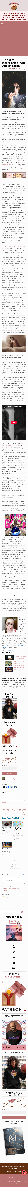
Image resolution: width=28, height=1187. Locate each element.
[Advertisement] (14, 41)
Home (6, 1179)
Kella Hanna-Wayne (21, 69)
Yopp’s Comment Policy (7, 1181)
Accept (14, 595)
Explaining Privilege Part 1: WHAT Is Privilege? (8, 811)
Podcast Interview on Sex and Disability (6, 828)
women (4, 802)
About (9, 1179)
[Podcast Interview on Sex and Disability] (7, 823)
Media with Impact (12, 799)
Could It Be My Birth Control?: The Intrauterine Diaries (18, 663)
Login (24, 875)
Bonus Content (14, 976)
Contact (21, 1179)
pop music (13, 801)
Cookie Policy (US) (14, 1182)
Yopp (14, 6)
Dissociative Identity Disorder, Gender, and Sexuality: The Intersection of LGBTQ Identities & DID (18, 831)
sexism (18, 801)
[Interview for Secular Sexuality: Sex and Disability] (7, 845)
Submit (17, 1179)
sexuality (23, 801)
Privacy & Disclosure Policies (19, 1181)
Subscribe (13, 1179)
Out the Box (16, 1178)
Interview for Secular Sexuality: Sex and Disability (19, 669)
